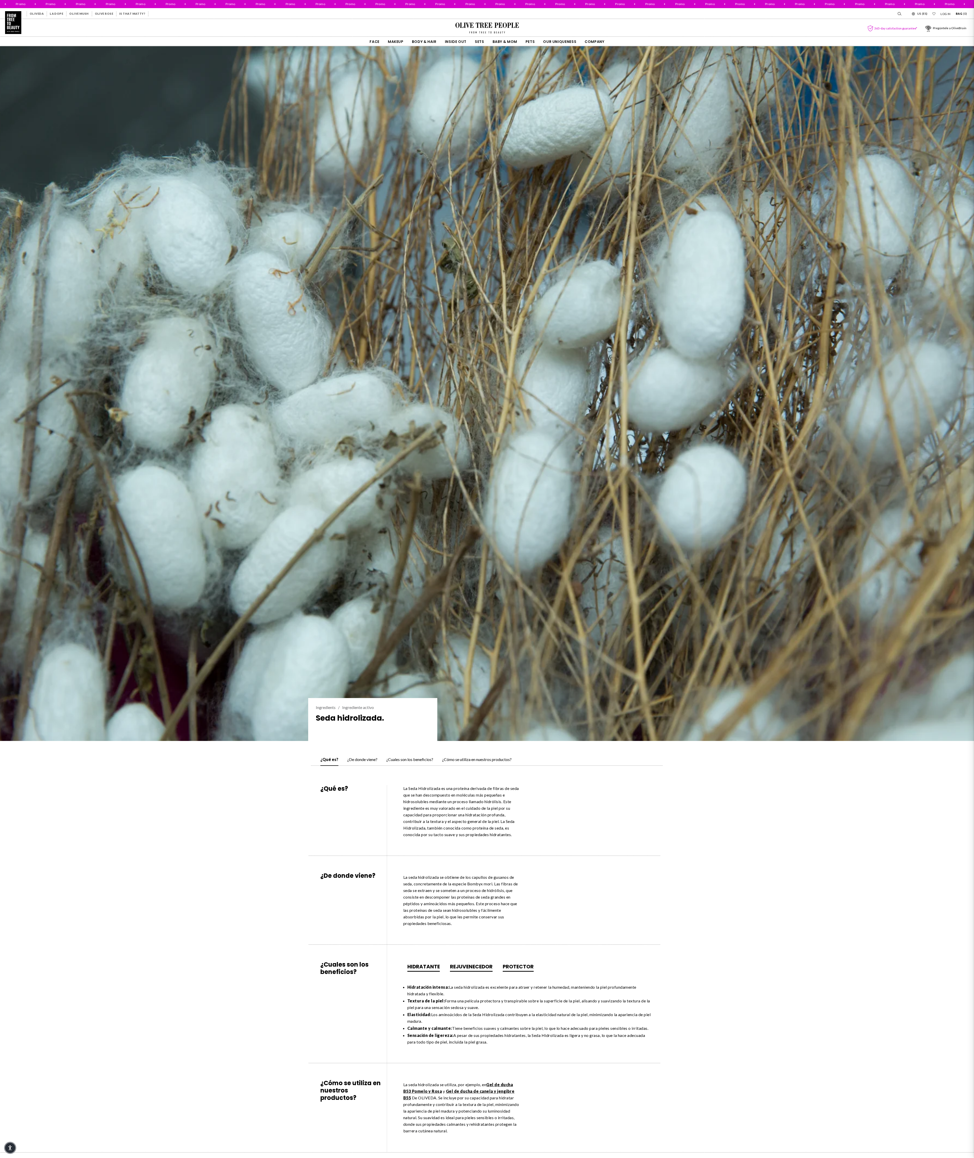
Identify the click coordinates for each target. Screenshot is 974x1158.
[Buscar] (899, 13)
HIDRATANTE (423, 966)
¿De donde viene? (362, 759)
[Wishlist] (933, 13)
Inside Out (455, 41)
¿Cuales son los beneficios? (409, 759)
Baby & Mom (505, 41)
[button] (10, 1148)
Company (594, 41)
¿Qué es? (329, 759)
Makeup (396, 41)
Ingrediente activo (358, 707)
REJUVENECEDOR (471, 966)
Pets (530, 41)
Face (374, 41)
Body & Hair (424, 41)
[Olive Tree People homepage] (13, 22)
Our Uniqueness (559, 41)
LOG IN (946, 13)
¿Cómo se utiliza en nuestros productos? (477, 759)
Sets (479, 41)
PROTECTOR (518, 966)
